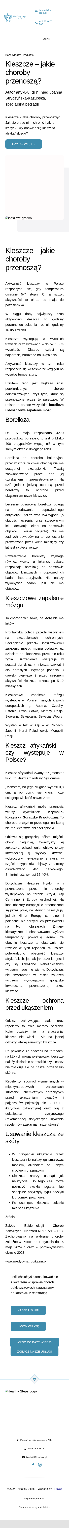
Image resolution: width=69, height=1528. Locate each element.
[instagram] (40, 1465)
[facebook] (33, 1465)
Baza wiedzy (13, 55)
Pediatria (28, 55)
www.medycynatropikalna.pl (25, 1261)
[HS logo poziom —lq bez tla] (15, 14)
